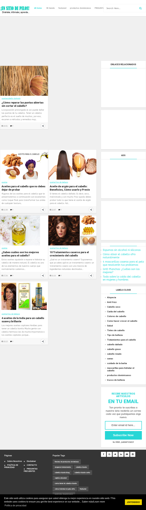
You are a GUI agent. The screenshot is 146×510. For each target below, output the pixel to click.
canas (110, 358)
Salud (110, 325)
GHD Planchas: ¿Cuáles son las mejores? (121, 271)
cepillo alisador (61, 478)
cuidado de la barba (117, 363)
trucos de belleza (116, 380)
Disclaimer (31, 461)
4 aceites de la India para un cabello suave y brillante (23, 320)
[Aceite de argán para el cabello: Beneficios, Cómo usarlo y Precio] (72, 164)
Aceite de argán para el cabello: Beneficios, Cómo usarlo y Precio (70, 188)
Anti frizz (112, 302)
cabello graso (114, 349)
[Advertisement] (73, 38)
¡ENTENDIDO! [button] (133, 502)
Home (39, 8)
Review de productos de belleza (67, 462)
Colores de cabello (116, 316)
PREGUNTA (99, 8)
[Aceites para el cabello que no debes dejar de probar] (24, 164)
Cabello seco (113, 307)
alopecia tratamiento (63, 467)
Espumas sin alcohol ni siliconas (122, 250)
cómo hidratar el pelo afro (65, 489)
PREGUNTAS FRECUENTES (30, 470)
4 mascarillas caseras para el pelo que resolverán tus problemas (123, 263)
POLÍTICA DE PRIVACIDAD (11, 466)
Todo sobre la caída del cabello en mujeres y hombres (122, 278)
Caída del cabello (115, 311)
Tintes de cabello (116, 330)
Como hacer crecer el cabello (122, 321)
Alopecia (111, 297)
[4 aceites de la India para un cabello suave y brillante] (24, 296)
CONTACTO (32, 465)
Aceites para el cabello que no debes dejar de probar (23, 188)
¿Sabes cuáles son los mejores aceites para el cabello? (20, 254)
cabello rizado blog (62, 473)
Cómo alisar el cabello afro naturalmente (119, 256)
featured (62, 8)
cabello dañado (114, 344)
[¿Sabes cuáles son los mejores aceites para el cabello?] (20, 230)
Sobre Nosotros (14, 461)
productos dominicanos (80, 8)
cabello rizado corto (82, 473)
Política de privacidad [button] (15, 505)
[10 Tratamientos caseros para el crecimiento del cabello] (72, 230)
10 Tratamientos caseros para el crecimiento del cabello (69, 254)
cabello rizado (114, 354)
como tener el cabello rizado (66, 483)
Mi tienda (50, 8)
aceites (4, 182)
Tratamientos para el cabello (121, 340)
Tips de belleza (61, 182)
